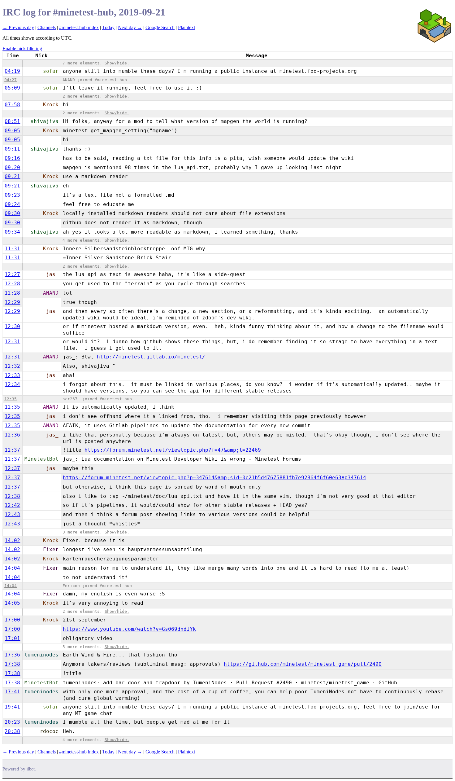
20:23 (12, 722)
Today (108, 27)
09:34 (12, 232)
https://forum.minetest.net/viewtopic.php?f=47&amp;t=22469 (172, 450)
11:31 (12, 249)
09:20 (12, 167)
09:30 (12, 213)
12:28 (12, 284)
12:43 (12, 514)
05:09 (12, 88)
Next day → (130, 27)
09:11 (12, 149)
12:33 (12, 375)
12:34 (12, 384)
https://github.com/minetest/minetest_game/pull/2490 (303, 664)
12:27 (12, 274)
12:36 (12, 435)
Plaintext (186, 27)
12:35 (10, 399)
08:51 (12, 121)
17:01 (12, 638)
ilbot (31, 769)
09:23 (12, 195)
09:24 (12, 204)
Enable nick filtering (22, 48)
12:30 (12, 326)
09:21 (12, 176)
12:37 (12, 450)
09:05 (12, 131)
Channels (46, 27)
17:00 (12, 620)
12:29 (12, 302)
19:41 (12, 707)
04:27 (10, 79)
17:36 (12, 655)
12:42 (12, 505)
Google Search (160, 27)
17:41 (12, 692)
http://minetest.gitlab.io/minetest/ (151, 357)
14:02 (12, 540)
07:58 (12, 104)
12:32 (12, 366)
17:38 (12, 664)
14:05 (12, 603)
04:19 (12, 71)
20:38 (12, 731)
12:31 (12, 341)
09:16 (12, 158)
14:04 (12, 568)
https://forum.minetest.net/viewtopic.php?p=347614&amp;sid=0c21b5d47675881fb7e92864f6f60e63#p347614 (214, 477)
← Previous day (18, 27)
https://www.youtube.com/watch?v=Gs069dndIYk (129, 629)
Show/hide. (117, 63)
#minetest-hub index (79, 27)
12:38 (12, 496)
